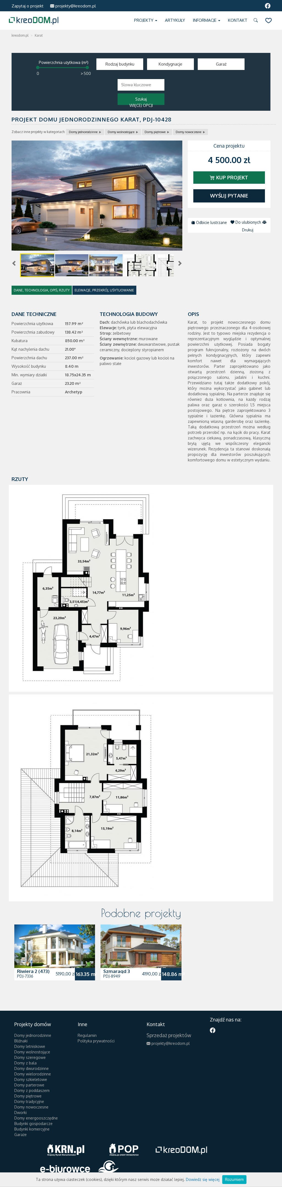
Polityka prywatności (96, 1041)
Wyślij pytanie (229, 196)
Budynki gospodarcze (33, 1123)
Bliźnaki (21, 1041)
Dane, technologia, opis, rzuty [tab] (42, 290)
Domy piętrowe (155, 132)
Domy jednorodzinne (83, 132)
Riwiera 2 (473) (33, 971)
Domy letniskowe (29, 1046)
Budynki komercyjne (32, 1129)
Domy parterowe (29, 1085)
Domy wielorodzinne (32, 1074)
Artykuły (175, 20)
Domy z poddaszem (32, 1090)
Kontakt (237, 20)
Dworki (20, 1112)
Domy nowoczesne (188, 132)
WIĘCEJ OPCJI (141, 105)
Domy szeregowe (30, 1057)
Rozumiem (234, 1179)
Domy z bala (25, 1063)
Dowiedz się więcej (202, 1179)
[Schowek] (268, 20)
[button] (256, 20)
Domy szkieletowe (30, 1079)
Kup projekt (231, 177)
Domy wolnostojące (121, 132)
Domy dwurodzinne (31, 1068)
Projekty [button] (144, 20)
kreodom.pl (20, 35)
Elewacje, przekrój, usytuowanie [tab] (104, 290)
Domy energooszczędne (36, 1118)
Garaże (20, 1134)
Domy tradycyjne (29, 1101)
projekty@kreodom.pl (75, 6)
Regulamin (87, 1035)
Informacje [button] (205, 20)
